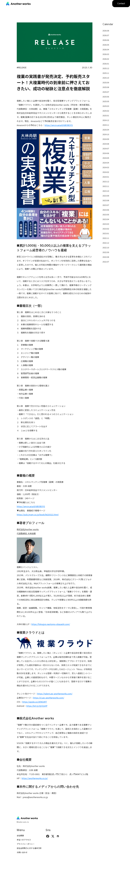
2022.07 (106, 261)
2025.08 (106, 87)
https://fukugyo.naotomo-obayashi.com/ (50, 624)
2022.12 (106, 243)
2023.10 (106, 191)
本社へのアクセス (24, 839)
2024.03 (106, 167)
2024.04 (106, 162)
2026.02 (106, 59)
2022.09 (106, 252)
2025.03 (106, 106)
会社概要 (20, 835)
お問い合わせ (22, 852)
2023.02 (106, 228)
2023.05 (106, 214)
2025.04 (106, 129)
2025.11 (106, 73)
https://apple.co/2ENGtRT (34, 701)
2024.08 (106, 143)
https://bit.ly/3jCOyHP (36, 705)
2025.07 (106, 92)
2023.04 (106, 219)
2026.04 (106, 49)
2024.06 (106, 153)
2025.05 (106, 101)
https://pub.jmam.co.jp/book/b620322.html (38, 514)
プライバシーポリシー (26, 844)
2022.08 (106, 257)
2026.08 (106, 30)
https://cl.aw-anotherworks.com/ (48, 697)
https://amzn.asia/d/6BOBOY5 (59, 125)
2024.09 (106, 139)
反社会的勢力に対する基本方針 (29, 848)
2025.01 (106, 115)
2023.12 (106, 181)
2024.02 (106, 172)
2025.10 (106, 77)
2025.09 (106, 82)
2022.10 (106, 247)
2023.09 (106, 195)
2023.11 (106, 186)
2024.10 (106, 134)
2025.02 (106, 110)
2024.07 (106, 148)
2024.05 (106, 158)
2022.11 (106, 238)
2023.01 (106, 233)
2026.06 (106, 40)
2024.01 (106, 177)
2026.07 (106, 35)
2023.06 (106, 210)
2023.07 (106, 205)
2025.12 (106, 68)
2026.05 (106, 44)
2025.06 (106, 96)
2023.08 (106, 200)
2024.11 (106, 125)
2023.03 (106, 224)
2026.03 (106, 54)
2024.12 (106, 120)
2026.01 (106, 63)
